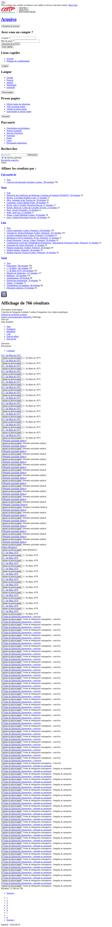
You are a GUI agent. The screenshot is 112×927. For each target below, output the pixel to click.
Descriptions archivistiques (18, 128)
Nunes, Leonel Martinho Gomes (26, 215)
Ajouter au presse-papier (11, 358)
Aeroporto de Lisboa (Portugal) (25, 245)
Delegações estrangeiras (22, 280)
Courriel (5, 38)
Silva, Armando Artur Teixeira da (26, 200)
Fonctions (11, 135)
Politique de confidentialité (18, 61)
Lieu (3, 222)
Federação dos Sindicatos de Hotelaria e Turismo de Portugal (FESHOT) (43, 195)
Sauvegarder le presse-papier (19, 111)
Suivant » (11, 893)
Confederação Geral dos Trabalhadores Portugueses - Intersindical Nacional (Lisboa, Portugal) (53, 243)
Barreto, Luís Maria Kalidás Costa (27, 198)
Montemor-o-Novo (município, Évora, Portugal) (33, 238)
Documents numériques (17, 143)
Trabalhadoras (18, 278)
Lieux (9, 140)
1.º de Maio (17, 268)
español (10, 82)
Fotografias (17, 266)
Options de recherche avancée (14, 314)
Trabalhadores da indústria (23, 285)
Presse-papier (7, 92)
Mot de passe (7, 41)
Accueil (10, 58)
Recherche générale (12, 158)
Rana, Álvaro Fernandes (22, 210)
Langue (5, 66)
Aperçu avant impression (12, 317)
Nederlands (11, 85)
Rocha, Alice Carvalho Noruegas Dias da (30, 205)
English (10, 77)
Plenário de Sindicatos (22, 273)
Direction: (5, 343)
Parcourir (5, 116)
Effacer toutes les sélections (18, 104)
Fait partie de (8, 174)
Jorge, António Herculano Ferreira (27, 217)
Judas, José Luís (19, 212)
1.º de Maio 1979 (20, 270)
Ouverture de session (10, 26)
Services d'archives (15, 133)
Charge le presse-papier (17, 109)
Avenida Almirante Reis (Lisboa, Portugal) (30, 235)
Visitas (15, 283)
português (11, 87)
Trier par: (5, 319)
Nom (4, 187)
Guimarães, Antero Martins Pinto (26, 203)
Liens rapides (7, 47)
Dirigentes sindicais (20, 288)
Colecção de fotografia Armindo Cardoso (30, 182)
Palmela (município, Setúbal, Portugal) (29, 248)
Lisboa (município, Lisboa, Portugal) (28, 230)
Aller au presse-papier (16, 106)
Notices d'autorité (14, 130)
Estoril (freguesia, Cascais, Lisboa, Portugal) (31, 240)
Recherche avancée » (10, 160)
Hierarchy (27, 317)
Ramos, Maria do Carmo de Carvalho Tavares (32, 207)
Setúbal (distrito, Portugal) (23, 250)
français (10, 80)
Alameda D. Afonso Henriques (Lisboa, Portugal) (34, 233)
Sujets (9, 138)
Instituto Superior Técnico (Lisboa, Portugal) (31, 252)
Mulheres (16, 275)
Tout (9, 180)
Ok (3, 3)
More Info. (73, 5)
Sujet (4, 257)
